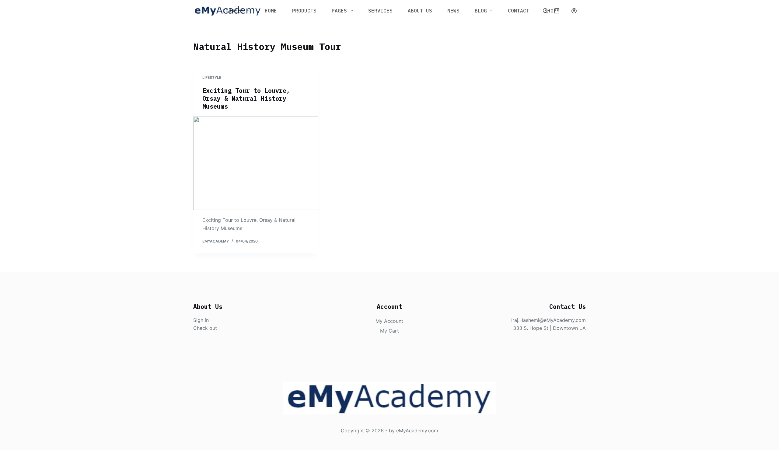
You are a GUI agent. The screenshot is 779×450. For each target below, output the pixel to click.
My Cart (389, 331)
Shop (550, 11)
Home (271, 11)
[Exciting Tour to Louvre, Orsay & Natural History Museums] (255, 163)
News (453, 11)
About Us (420, 11)
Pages (339, 11)
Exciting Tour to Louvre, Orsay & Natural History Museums (246, 98)
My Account (389, 321)
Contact (518, 11)
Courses (233, 11)
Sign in (201, 320)
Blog (481, 11)
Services (380, 11)
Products (304, 11)
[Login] (574, 10)
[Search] (545, 10)
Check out (205, 328)
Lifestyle (211, 77)
